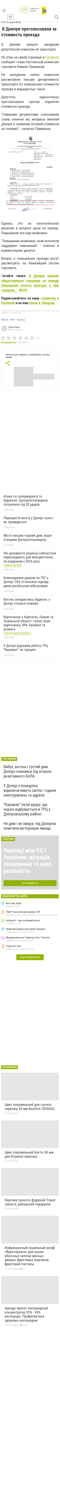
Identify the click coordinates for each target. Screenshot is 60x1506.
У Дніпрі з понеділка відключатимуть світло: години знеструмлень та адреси (29, 790)
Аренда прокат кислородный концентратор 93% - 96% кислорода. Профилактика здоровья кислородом (26, 1314)
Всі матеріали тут (30, 883)
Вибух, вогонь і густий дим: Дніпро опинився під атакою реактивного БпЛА (27, 771)
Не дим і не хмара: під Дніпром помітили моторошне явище (29, 826)
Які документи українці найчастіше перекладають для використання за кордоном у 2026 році (29, 557)
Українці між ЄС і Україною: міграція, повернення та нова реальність (27, 860)
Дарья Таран (14, 327)
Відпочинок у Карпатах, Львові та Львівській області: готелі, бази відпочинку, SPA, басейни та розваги (28, 623)
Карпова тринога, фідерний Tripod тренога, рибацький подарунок (30, 1202)
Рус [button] (10, 17)
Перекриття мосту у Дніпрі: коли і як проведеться (28, 520)
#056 (12, 319)
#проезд (21, 319)
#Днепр (4, 319)
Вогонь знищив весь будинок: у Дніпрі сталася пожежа (26, 601)
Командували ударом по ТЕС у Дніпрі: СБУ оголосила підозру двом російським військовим (26, 582)
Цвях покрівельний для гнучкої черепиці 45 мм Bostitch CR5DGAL (30, 1107)
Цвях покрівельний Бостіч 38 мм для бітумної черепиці (29, 1154)
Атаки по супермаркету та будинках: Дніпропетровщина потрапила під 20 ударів (25, 500)
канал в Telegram (41, 303)
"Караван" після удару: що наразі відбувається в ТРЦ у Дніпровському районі (26, 809)
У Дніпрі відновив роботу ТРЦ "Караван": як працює (25, 648)
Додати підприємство (30, 957)
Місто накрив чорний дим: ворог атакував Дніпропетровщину (27, 537)
